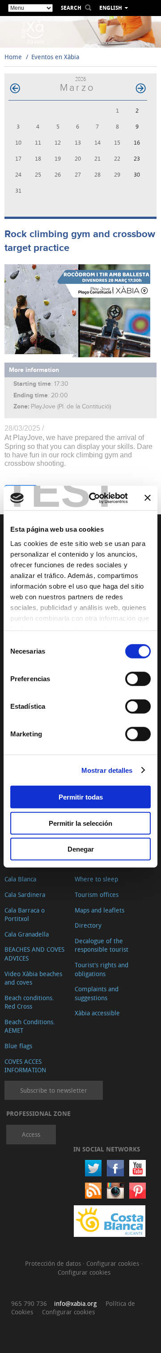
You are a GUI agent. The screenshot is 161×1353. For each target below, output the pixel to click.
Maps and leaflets (99, 910)
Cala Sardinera (24, 894)
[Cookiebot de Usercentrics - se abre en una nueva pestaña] (94, 498)
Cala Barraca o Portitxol (24, 914)
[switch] (138, 679)
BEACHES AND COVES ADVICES (34, 953)
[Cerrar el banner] (147, 498)
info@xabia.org (75, 1303)
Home (13, 57)
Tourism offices (97, 894)
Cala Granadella (26, 934)
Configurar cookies (113, 1263)
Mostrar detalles (107, 770)
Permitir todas (81, 797)
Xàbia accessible (97, 1013)
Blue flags (18, 1046)
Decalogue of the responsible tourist (101, 945)
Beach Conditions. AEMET (29, 1026)
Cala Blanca (20, 879)
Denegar (81, 849)
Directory (88, 925)
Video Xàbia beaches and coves (33, 978)
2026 (80, 79)
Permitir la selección (80, 823)
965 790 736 (29, 1303)
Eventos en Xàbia (55, 57)
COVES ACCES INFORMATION (25, 1065)
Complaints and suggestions (97, 993)
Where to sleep (96, 879)
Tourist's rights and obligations (101, 969)
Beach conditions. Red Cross (29, 1002)
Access (31, 1134)
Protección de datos (54, 1263)
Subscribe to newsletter (53, 1090)
